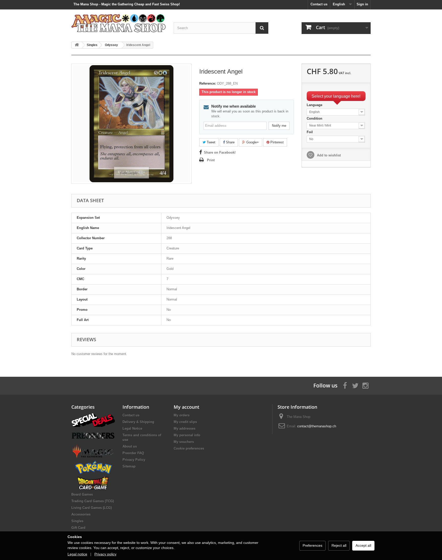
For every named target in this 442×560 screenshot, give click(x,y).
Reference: (207, 83)
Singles (77, 521)
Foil (310, 132)
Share (230, 142)
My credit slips (185, 422)
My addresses (184, 428)
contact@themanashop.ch (316, 426)
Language (315, 105)
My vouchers (184, 442)
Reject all (339, 545)
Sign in (362, 4)
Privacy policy (105, 554)
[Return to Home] (77, 45)
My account (186, 407)
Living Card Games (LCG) (91, 508)
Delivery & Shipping (138, 422)
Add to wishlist (328, 155)
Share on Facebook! (220, 152)
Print (211, 160)
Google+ (252, 142)
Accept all (363, 545)
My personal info (187, 435)
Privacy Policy (134, 460)
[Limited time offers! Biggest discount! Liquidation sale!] (93, 419)
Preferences (312, 545)
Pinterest (276, 142)
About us (130, 446)
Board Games (82, 494)
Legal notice (77, 554)
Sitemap (129, 466)
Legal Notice (132, 428)
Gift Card (78, 528)
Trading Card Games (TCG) (92, 501)
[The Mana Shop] (118, 22)
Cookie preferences (189, 448)
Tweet (210, 142)
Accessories (81, 514)
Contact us (319, 4)
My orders (182, 415)
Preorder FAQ (133, 453)
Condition (315, 118)
